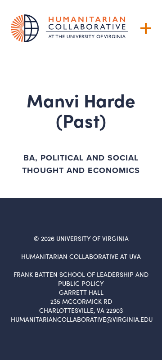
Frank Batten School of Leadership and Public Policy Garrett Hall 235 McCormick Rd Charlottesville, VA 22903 (81, 292)
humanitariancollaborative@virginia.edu (82, 319)
